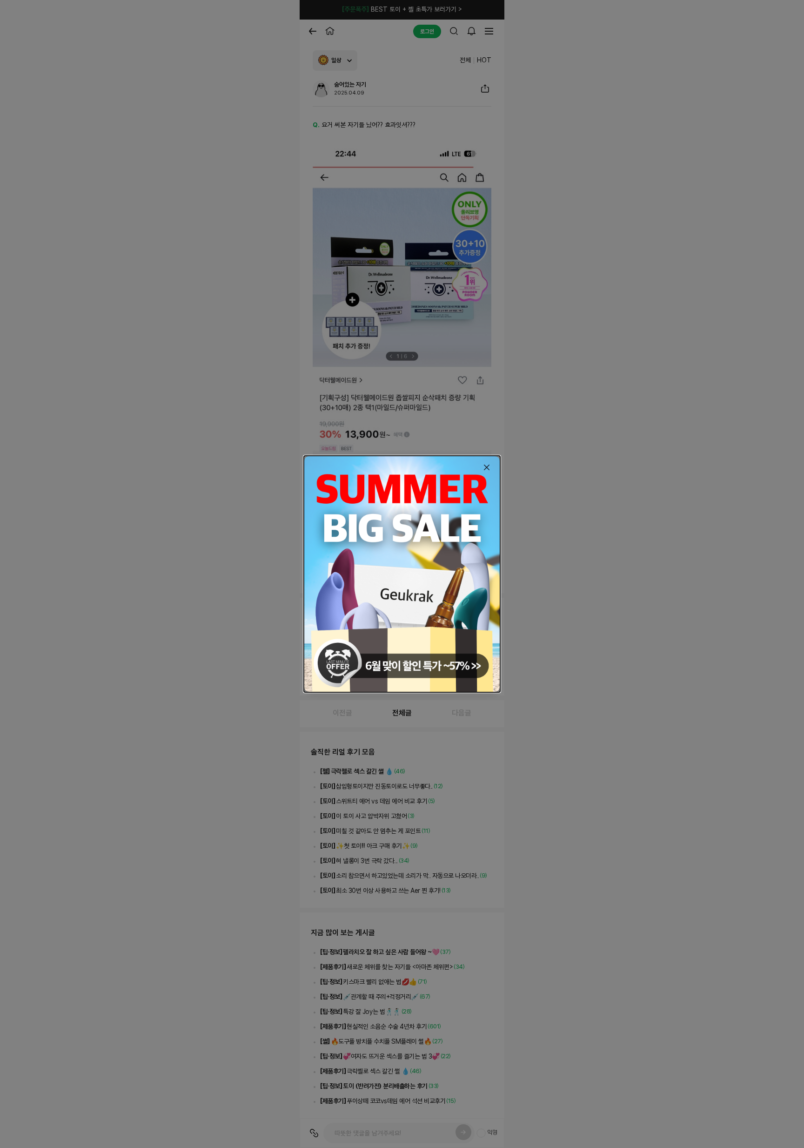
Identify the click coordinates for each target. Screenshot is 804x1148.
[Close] (486, 467)
